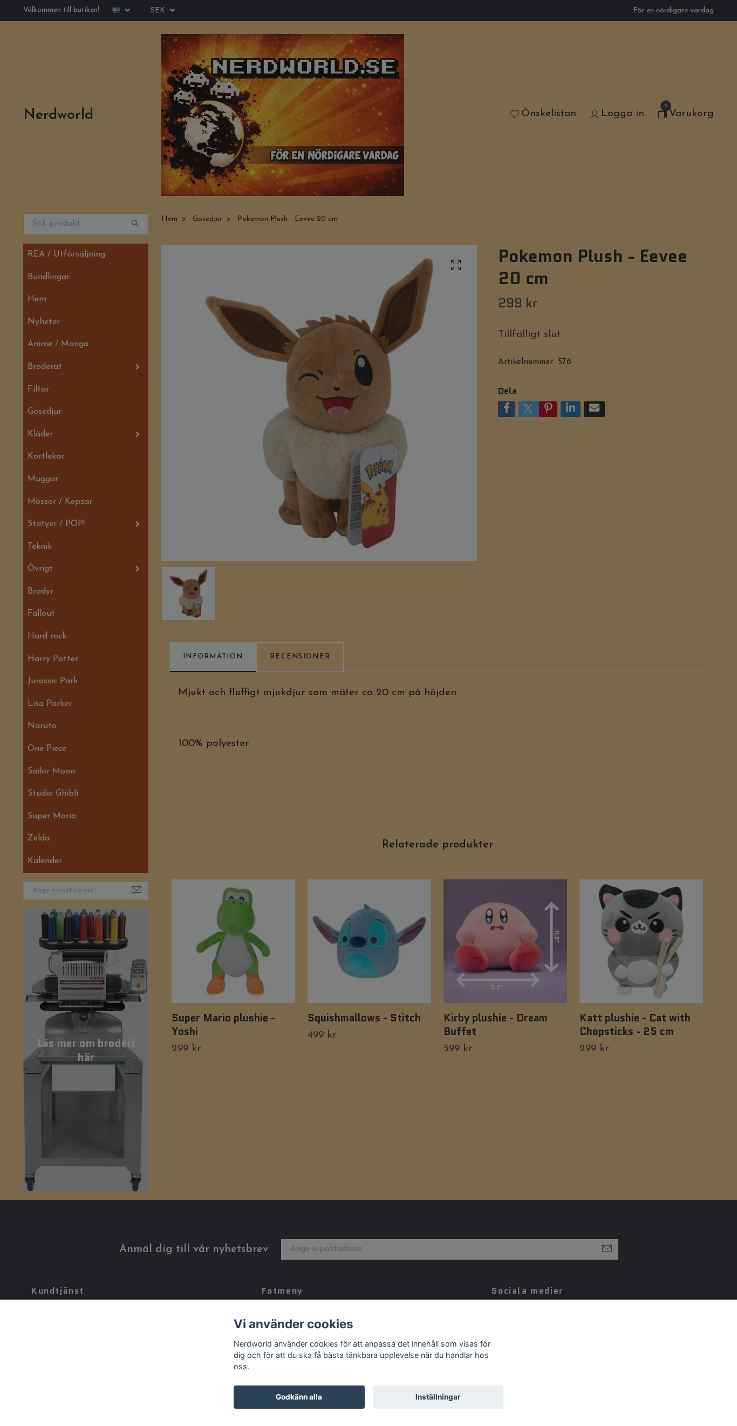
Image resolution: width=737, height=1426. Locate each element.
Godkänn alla (299, 1397)
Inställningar (438, 1397)
